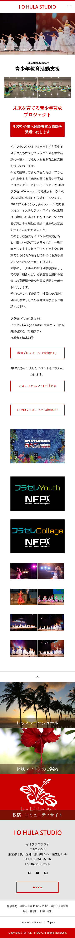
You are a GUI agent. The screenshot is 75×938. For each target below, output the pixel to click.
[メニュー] (68, 7)
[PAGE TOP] (37, 676)
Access (37, 887)
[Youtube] (37, 873)
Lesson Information (31, 922)
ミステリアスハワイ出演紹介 (37, 386)
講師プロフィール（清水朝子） (37, 353)
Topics (51, 922)
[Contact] (46, 873)
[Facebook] (29, 873)
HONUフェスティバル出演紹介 (37, 410)
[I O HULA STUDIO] (37, 832)
